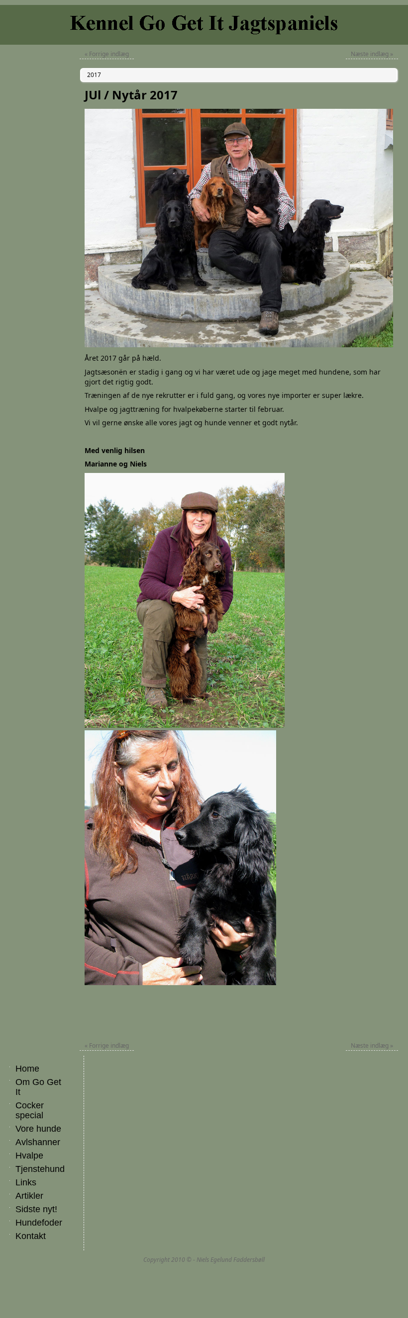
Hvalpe (29, 1156)
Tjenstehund (40, 1169)
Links (25, 1182)
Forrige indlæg (107, 54)
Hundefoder (38, 1223)
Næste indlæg (372, 54)
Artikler (29, 1196)
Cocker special (29, 1110)
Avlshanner (37, 1142)
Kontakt (30, 1236)
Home (27, 1069)
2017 (94, 75)
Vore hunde (38, 1129)
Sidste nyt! (36, 1209)
